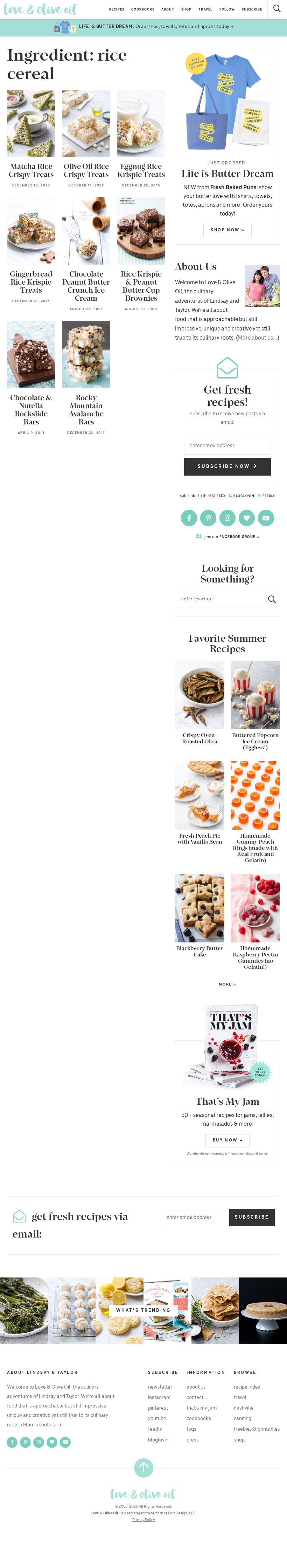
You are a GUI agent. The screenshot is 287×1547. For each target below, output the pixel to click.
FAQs (191, 1429)
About (167, 10)
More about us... (257, 338)
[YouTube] (265, 518)
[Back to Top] (143, 1468)
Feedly (268, 496)
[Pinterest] (209, 518)
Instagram (159, 1398)
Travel (205, 10)
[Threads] (247, 518)
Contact (195, 1398)
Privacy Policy (143, 1520)
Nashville (244, 1408)
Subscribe (252, 10)
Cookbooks (142, 10)
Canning (242, 1419)
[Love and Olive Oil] (41, 9)
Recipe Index (247, 1387)
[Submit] (269, 599)
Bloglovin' (243, 496)
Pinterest (158, 1408)
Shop (186, 10)
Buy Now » (228, 1140)
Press (193, 1440)
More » (205, 985)
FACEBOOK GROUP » (231, 536)
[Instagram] (228, 518)
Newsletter (160, 1387)
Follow (227, 10)
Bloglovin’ (159, 1440)
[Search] (277, 9)
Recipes (116, 10)
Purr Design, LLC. (182, 1513)
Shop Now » (228, 230)
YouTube (157, 1419)
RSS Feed (217, 496)
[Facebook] (189, 518)
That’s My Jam (202, 1408)
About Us (196, 1387)
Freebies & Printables (257, 1429)
